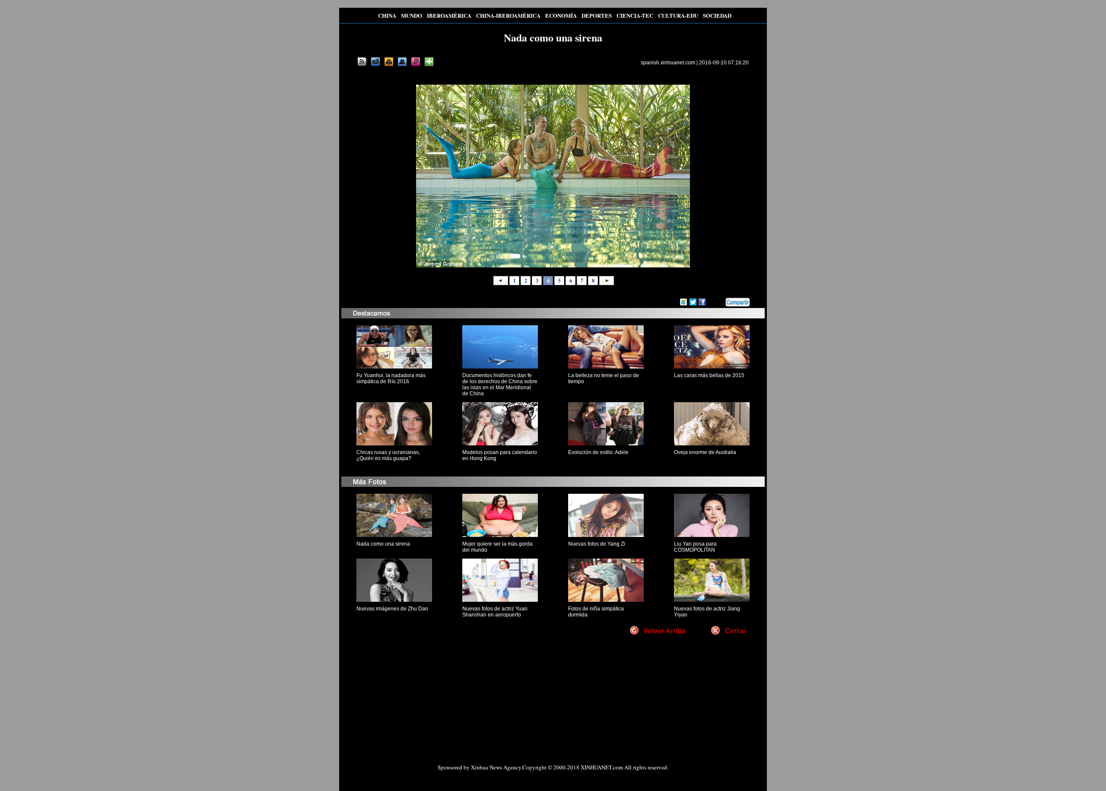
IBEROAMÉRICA (449, 15)
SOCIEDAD (717, 15)
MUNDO (411, 15)
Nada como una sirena (383, 544)
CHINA (387, 15)
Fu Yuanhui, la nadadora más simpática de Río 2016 (391, 378)
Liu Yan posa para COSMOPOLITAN (695, 547)
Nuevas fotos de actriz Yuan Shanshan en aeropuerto (495, 612)
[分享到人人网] (719, 302)
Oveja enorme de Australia (705, 452)
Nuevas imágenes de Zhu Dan (392, 609)
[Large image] (415, 61)
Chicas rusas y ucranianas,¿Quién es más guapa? (388, 455)
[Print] (389, 61)
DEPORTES (597, 15)
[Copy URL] (402, 61)
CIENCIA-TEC (635, 15)
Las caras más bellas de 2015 (709, 375)
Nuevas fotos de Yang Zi (596, 544)
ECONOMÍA (561, 15)
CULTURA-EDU (678, 15)
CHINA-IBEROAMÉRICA (508, 15)
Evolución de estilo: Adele (598, 452)
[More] (429, 61)
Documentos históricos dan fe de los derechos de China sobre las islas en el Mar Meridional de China (499, 384)
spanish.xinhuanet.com (668, 63)
